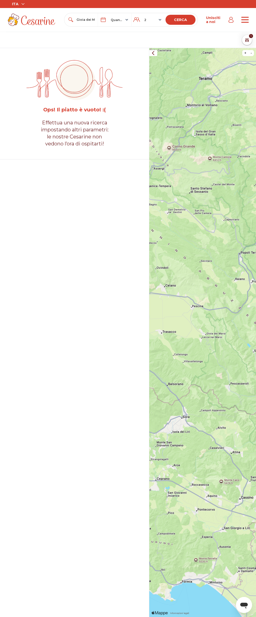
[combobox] (85, 20)
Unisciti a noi (213, 20)
